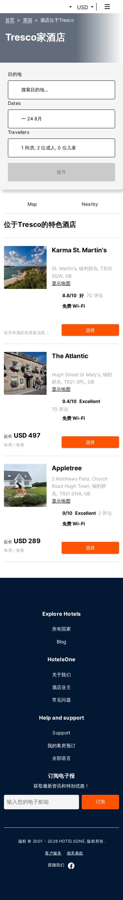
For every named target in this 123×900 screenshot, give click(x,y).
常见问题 (61, 699)
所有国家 (61, 629)
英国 (27, 20)
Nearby (90, 204)
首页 (9, 20)
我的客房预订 (61, 745)
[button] (63, 7)
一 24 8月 (31, 118)
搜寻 (61, 172)
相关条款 (75, 853)
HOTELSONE (72, 841)
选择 (90, 330)
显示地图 (61, 283)
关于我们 (61, 674)
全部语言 (61, 758)
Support (61, 732)
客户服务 (53, 853)
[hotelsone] (29, 6)
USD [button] (82, 7)
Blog (62, 641)
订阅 (100, 801)
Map (32, 204)
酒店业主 (61, 687)
